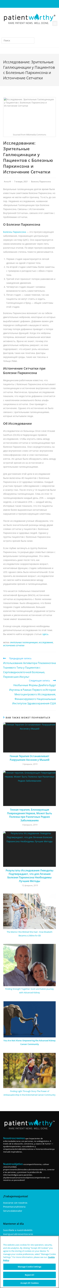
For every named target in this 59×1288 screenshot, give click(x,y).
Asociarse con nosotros (15, 1202)
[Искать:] (18, 40)
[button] (54, 23)
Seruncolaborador (12, 1210)
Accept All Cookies (29, 1283)
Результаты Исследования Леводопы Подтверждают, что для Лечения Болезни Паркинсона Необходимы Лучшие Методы (29, 876)
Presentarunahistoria (14, 1206)
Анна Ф (7, 181)
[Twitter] (40, 4)
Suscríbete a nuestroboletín (17, 1230)
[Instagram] (24, 4)
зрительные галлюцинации (24, 642)
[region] (29, 1262)
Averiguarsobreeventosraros (18, 1234)
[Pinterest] (35, 4)
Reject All (29, 1274)
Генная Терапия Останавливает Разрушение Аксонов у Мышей (29, 757)
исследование (46, 642)
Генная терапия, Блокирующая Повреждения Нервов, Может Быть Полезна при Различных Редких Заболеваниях (29, 815)
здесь (45, 634)
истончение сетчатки (13, 645)
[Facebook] (19, 4)
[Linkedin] (29, 4)
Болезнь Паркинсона (41, 181)
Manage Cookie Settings (29, 1266)
